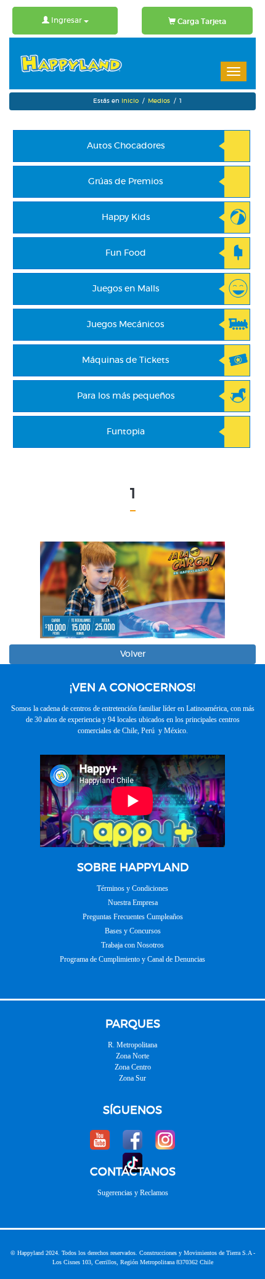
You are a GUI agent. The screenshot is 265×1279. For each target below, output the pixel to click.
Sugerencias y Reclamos (132, 1192)
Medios (159, 101)
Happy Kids (126, 217)
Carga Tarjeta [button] (201, 21)
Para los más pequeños (125, 396)
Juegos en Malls (125, 289)
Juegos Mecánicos (125, 324)
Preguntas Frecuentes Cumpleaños (133, 916)
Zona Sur (132, 1078)
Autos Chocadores (126, 146)
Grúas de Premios (125, 181)
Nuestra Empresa (133, 902)
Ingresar (66, 20)
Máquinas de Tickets (125, 360)
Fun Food (125, 253)
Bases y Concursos (133, 931)
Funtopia (126, 432)
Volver (132, 654)
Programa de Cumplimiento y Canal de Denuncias (132, 959)
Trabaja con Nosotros (132, 945)
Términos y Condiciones (132, 888)
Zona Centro (133, 1067)
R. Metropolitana (132, 1045)
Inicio (130, 101)
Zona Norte (132, 1056)
